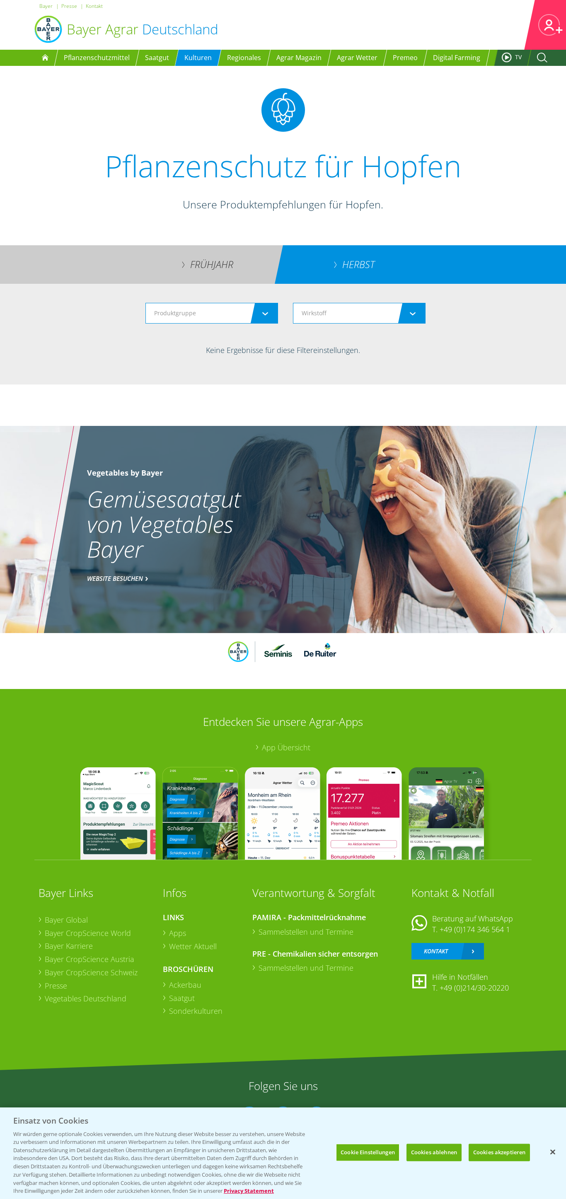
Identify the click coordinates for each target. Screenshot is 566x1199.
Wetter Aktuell (193, 946)
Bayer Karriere (69, 946)
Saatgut (182, 998)
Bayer (46, 6)
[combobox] (211, 313)
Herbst (358, 264)
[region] (283, 1153)
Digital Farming (456, 57)
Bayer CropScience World (88, 933)
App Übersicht (286, 747)
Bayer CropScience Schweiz (91, 972)
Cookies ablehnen (434, 1152)
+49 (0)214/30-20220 (474, 988)
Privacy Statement (249, 1190)
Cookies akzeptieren (499, 1152)
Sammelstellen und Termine (306, 932)
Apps (177, 933)
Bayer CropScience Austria (89, 959)
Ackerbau (185, 985)
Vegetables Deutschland (85, 998)
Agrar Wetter (357, 57)
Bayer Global (66, 920)
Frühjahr (211, 264)
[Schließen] (553, 1152)
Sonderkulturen (196, 1011)
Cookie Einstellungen (368, 1152)
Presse (69, 6)
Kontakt (94, 6)
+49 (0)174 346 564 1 (475, 929)
